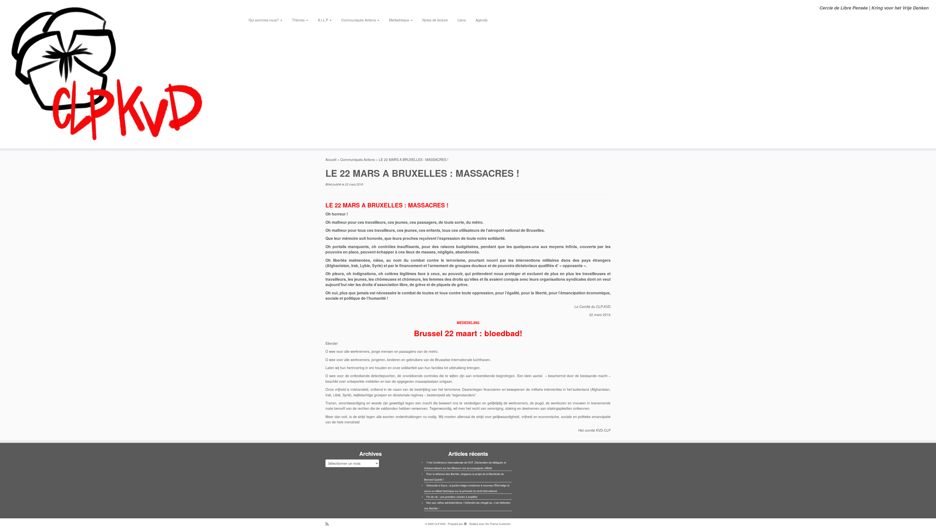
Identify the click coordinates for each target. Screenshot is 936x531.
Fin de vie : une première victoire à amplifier (452, 497)
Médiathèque (399, 20)
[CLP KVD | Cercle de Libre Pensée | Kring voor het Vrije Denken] (108, 74)
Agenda (482, 20)
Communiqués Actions (359, 20)
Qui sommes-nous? (264, 20)
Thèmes (299, 20)
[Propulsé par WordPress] (465, 522)
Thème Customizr (500, 524)
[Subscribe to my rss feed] (328, 523)
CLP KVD (440, 524)
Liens (462, 20)
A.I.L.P (323, 20)
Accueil (330, 159)
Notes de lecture (435, 20)
